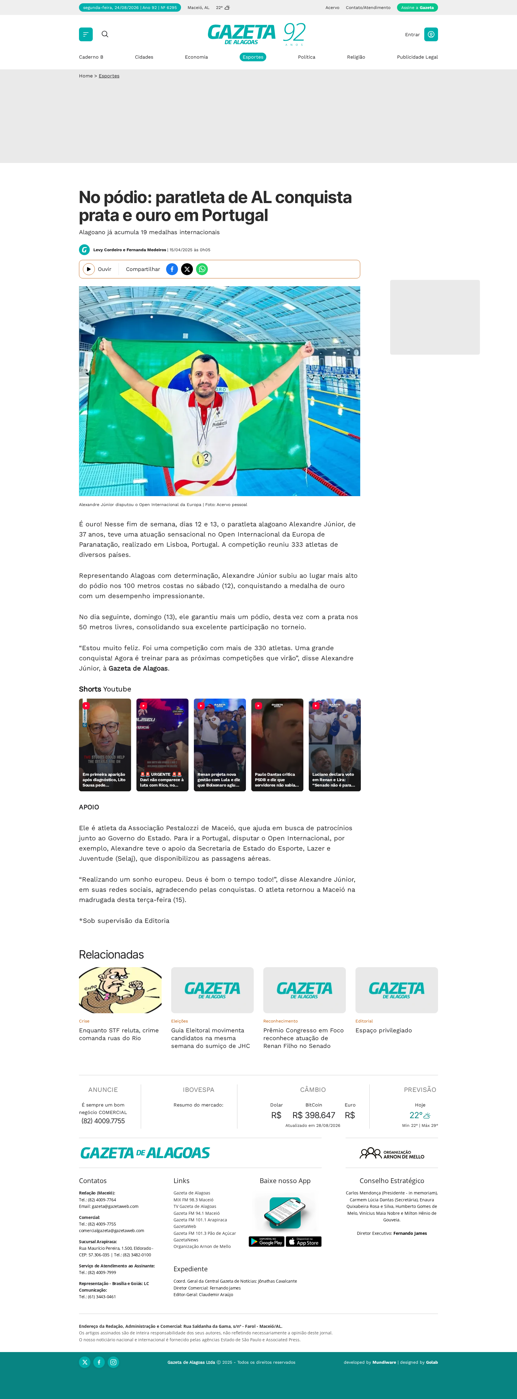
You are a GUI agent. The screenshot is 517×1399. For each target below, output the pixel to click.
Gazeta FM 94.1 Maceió (197, 1213)
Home (86, 76)
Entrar (412, 34)
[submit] (105, 34)
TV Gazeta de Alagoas (195, 1206)
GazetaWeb (185, 1226)
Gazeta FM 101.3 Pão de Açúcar (205, 1233)
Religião (356, 57)
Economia (196, 57)
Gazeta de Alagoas (192, 1193)
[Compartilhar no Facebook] (172, 269)
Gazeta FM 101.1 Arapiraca (200, 1220)
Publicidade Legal (417, 57)
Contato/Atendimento (368, 7)
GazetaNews (186, 1240)
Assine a (417, 7)
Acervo (332, 7)
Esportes (253, 57)
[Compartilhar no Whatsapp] (202, 269)
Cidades (144, 57)
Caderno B (91, 57)
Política (306, 57)
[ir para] (285, 1213)
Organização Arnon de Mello (202, 1246)
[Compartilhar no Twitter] (187, 269)
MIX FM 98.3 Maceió (193, 1200)
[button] (431, 34)
